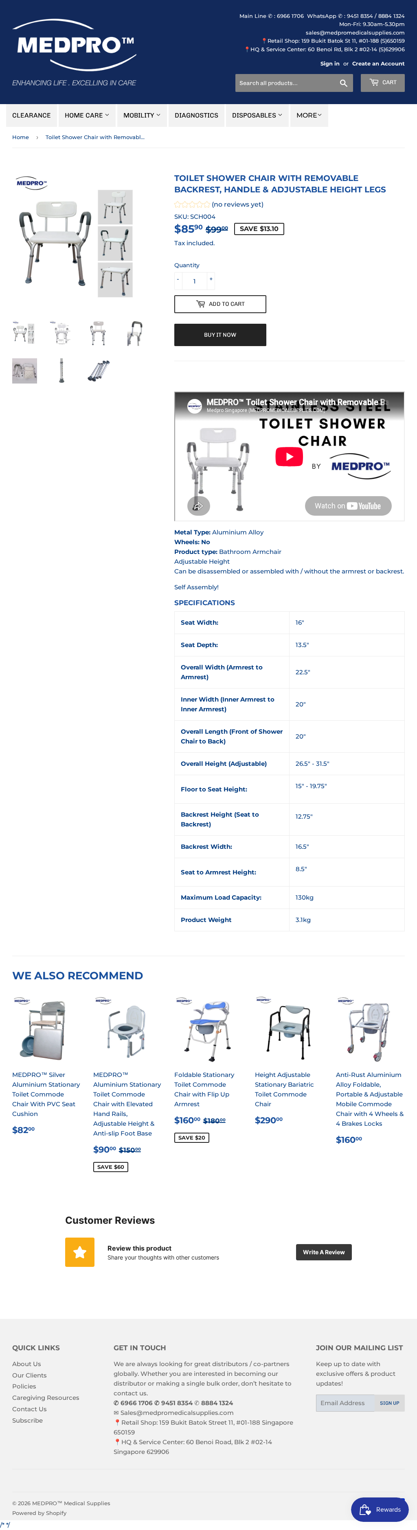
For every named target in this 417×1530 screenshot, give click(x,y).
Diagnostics (196, 115)
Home (20, 137)
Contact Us (29, 1409)
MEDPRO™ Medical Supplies (71, 1503)
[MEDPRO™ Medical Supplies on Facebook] (192, 1480)
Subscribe (27, 1420)
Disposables (255, 115)
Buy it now (220, 334)
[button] (218, 205)
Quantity (187, 265)
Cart (389, 82)
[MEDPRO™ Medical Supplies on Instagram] (206, 1480)
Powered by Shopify (39, 1513)
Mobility (139, 115)
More (306, 115)
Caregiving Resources (45, 1397)
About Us (26, 1364)
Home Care (85, 115)
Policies (24, 1386)
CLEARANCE (31, 115)
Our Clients (29, 1375)
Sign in (330, 64)
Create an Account (378, 64)
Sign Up (389, 1403)
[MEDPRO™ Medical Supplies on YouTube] (220, 1480)
